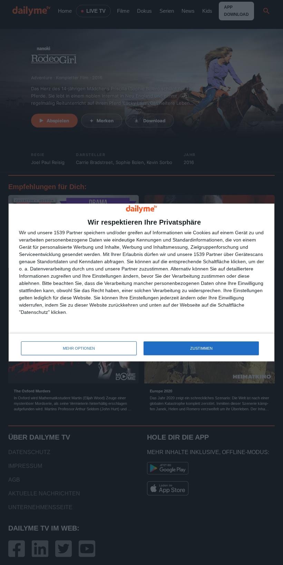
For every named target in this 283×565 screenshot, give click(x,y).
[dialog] (141, 283)
